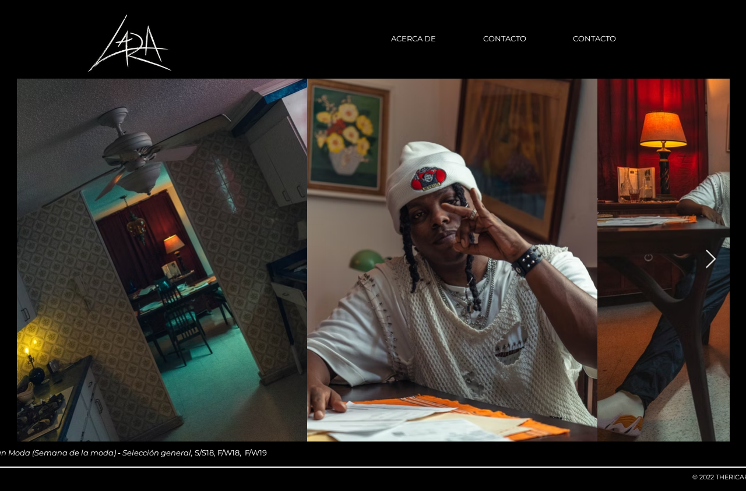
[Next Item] (710, 260)
